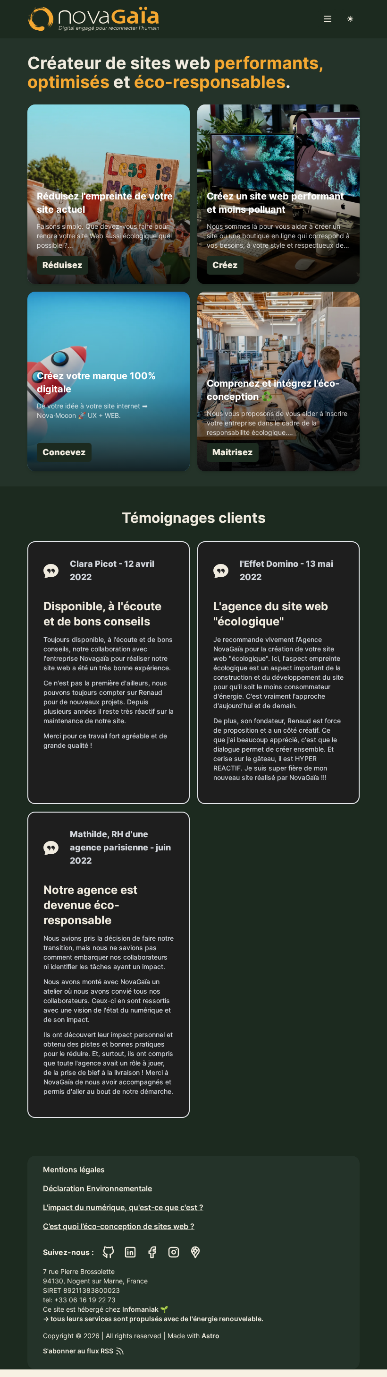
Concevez (64, 452)
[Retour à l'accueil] (93, 19)
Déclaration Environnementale (97, 1188)
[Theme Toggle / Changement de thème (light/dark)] (350, 18)
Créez (225, 265)
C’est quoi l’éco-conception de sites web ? (118, 1226)
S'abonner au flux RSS (78, 1351)
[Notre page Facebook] (152, 1252)
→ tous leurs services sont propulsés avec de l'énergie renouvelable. (153, 1319)
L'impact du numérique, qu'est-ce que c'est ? (123, 1207)
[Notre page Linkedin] (130, 1252)
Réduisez (62, 265)
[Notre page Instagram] (174, 1252)
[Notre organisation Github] (108, 1252)
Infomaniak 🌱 (145, 1309)
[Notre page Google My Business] (195, 1252)
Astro (210, 1336)
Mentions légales (74, 1169)
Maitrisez (232, 452)
